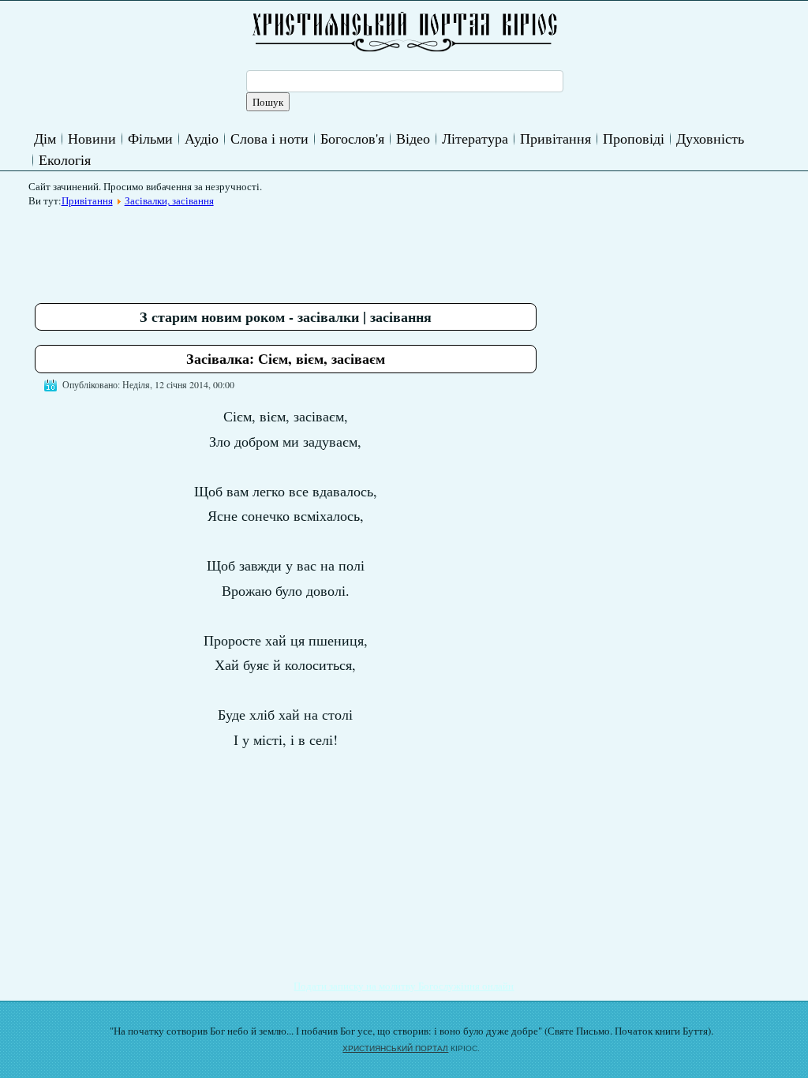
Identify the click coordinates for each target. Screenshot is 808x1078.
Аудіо (202, 138)
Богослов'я (352, 138)
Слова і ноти (269, 138)
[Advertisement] (322, 249)
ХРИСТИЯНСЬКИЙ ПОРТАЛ (395, 1048)
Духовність (710, 138)
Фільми (150, 138)
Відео (413, 138)
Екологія (65, 159)
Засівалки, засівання (169, 200)
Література (475, 138)
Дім (45, 138)
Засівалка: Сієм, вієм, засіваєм (285, 358)
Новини (92, 138)
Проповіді (633, 138)
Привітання (555, 138)
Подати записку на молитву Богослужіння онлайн (404, 986)
